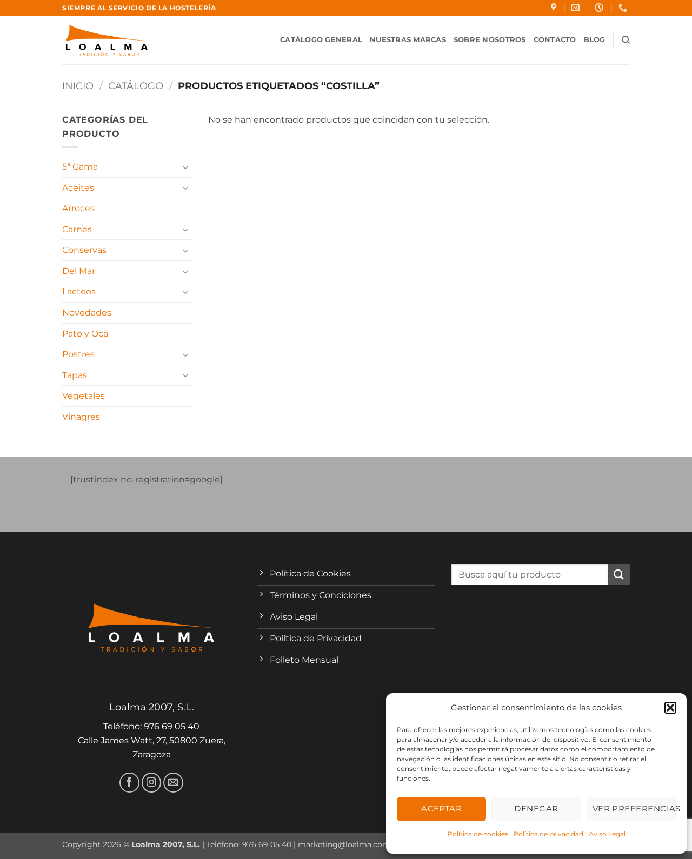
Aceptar (441, 808)
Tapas (74, 375)
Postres (78, 354)
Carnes (77, 229)
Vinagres (81, 417)
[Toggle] (185, 166)
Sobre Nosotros (490, 40)
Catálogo (135, 85)
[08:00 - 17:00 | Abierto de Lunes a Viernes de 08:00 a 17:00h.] (600, 8)
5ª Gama (80, 167)
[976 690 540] (624, 8)
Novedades (86, 312)
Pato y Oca (85, 333)
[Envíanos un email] (173, 783)
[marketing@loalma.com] (576, 8)
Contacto (555, 40)
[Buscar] (626, 40)
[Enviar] (619, 574)
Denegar (536, 808)
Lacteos (79, 291)
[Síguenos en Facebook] (129, 783)
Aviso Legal (607, 834)
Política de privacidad (548, 834)
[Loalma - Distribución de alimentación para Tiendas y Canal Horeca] (106, 40)
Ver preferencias (634, 808)
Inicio (78, 85)
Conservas (84, 250)
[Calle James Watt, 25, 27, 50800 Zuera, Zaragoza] (555, 8)
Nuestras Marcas (408, 40)
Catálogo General (321, 40)
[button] (670, 707)
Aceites (78, 188)
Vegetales (83, 396)
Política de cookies (478, 834)
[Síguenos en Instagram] (152, 783)
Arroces (78, 208)
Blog (595, 40)
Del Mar (78, 271)
